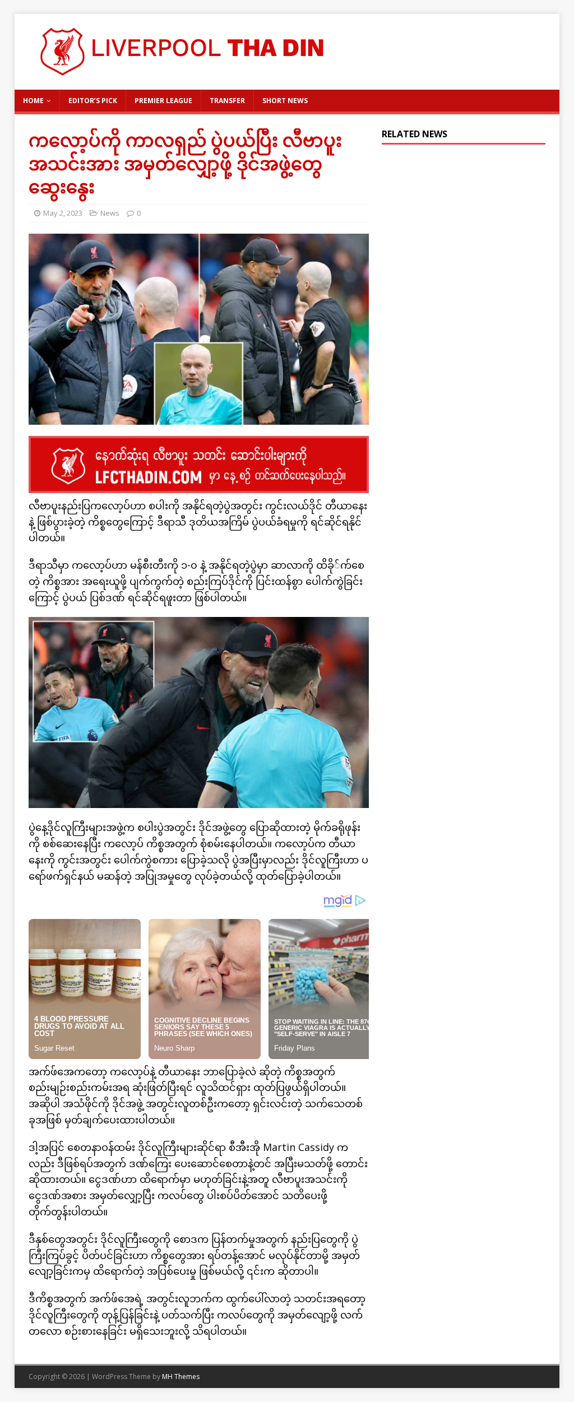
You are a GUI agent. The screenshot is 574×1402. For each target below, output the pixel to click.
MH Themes (181, 1376)
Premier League (163, 100)
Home (33, 100)
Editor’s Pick (92, 100)
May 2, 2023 (62, 213)
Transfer (227, 100)
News (109, 213)
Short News (285, 100)
